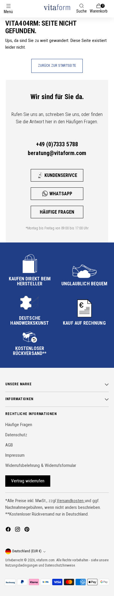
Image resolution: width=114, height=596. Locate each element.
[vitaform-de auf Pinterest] (27, 530)
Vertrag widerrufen (27, 481)
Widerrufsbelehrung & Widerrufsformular (40, 465)
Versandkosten (71, 500)
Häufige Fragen (57, 212)
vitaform (42, 560)
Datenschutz (16, 434)
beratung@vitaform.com (57, 153)
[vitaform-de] (57, 7)
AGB (9, 445)
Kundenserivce (60, 175)
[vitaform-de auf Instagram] (18, 530)
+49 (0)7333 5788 (57, 144)
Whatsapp (60, 193)
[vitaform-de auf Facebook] (8, 530)
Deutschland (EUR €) (27, 551)
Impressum (15, 455)
